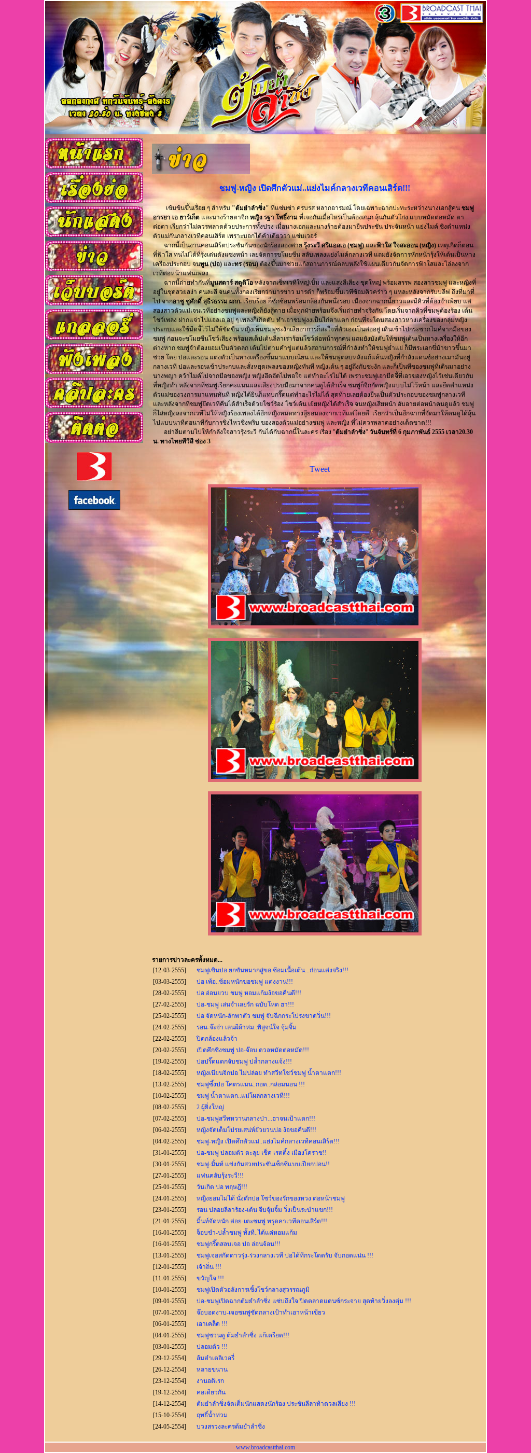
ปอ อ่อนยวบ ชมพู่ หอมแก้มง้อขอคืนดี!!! (249, 993)
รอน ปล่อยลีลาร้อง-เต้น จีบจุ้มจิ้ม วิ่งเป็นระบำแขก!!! (265, 1209)
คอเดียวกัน (211, 1392)
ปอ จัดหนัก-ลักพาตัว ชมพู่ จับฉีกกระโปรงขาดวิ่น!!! (264, 1015)
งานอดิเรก (210, 1381)
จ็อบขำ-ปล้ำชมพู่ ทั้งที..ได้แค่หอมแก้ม (247, 1232)
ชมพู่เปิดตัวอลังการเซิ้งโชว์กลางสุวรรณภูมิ (253, 1289)
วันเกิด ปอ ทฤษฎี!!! (222, 1187)
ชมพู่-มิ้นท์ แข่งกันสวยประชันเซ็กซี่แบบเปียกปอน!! (263, 1164)
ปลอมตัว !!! (212, 1346)
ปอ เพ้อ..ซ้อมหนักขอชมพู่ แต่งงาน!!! (245, 981)
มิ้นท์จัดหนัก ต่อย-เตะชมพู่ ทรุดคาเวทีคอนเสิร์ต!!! (262, 1221)
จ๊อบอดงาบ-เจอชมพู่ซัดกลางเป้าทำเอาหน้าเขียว (261, 1312)
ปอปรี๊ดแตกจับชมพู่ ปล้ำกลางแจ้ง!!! (244, 1061)
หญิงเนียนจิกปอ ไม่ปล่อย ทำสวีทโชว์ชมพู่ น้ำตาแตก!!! (269, 1073)
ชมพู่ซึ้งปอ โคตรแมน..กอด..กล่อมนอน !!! (251, 1084)
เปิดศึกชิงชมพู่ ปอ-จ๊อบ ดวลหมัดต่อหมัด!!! (253, 1050)
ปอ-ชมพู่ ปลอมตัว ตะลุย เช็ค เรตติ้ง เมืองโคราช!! (262, 1152)
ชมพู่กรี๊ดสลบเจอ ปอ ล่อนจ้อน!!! (239, 1244)
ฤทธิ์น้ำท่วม (212, 1415)
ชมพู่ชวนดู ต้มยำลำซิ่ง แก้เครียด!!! (243, 1335)
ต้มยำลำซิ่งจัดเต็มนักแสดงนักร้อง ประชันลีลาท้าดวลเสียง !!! (276, 1403)
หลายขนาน (212, 1369)
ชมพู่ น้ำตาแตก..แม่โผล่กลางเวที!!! (243, 1095)
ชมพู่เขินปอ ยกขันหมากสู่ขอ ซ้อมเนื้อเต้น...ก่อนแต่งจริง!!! (272, 970)
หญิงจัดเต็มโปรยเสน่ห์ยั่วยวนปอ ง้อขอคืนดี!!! (256, 1130)
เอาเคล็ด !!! (212, 1324)
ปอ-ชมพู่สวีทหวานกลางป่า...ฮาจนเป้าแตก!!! (256, 1118)
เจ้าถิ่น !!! (209, 1266)
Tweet (320, 469)
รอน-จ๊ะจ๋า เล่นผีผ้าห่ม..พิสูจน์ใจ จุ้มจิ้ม (247, 1027)
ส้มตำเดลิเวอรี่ (215, 1358)
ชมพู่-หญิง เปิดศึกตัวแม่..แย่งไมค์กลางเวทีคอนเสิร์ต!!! (268, 1141)
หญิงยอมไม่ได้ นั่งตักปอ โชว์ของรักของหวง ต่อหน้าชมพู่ (271, 1198)
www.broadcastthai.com (265, 1447)
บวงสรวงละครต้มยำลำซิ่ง (231, 1426)
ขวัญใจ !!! (210, 1278)
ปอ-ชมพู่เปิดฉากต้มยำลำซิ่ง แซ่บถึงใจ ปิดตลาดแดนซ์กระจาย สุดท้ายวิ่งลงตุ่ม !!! (304, 1301)
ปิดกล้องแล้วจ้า (217, 1038)
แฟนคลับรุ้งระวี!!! (220, 1175)
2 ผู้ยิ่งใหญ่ (210, 1107)
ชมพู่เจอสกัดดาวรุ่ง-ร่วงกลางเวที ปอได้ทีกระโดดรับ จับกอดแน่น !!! (285, 1255)
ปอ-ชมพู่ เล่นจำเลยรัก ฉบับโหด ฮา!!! (245, 1004)
